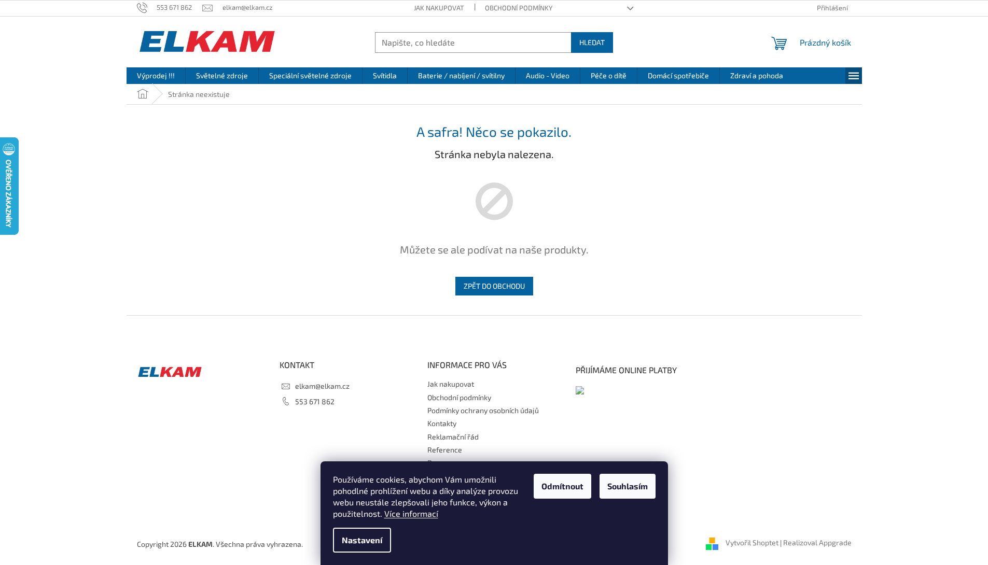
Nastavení (362, 540)
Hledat (592, 42)
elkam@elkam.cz (322, 386)
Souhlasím (627, 486)
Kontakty (441, 423)
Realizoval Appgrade (817, 543)
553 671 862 (315, 401)
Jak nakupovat (439, 8)
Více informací (411, 513)
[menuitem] (156, 75)
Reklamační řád (453, 436)
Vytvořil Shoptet (752, 543)
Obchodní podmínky (518, 8)
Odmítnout (562, 486)
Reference (444, 449)
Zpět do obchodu (494, 285)
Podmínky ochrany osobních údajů (483, 410)
